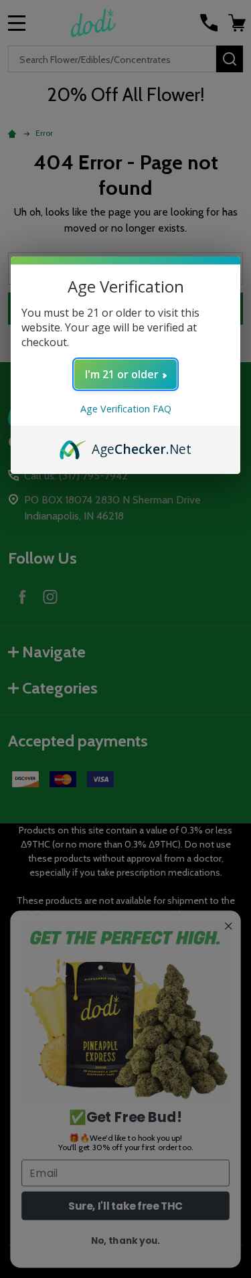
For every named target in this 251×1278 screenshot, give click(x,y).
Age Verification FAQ (125, 408)
